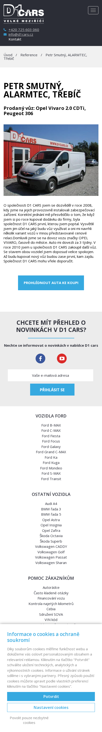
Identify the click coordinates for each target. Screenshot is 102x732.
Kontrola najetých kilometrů (51, 603)
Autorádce (51, 587)
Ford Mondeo (51, 468)
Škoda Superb (51, 541)
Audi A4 (51, 503)
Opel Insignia (51, 525)
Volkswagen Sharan (51, 562)
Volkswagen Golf (51, 551)
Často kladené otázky (51, 592)
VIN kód (51, 619)
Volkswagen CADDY (51, 546)
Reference (28, 54)
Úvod (8, 54)
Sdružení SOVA (51, 614)
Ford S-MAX (51, 473)
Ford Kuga (51, 462)
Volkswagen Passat (51, 557)
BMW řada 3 (51, 509)
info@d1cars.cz (21, 34)
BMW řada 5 (51, 514)
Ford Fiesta (51, 435)
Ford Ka (51, 457)
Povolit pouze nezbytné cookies (29, 720)
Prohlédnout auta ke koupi (51, 282)
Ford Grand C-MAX (51, 451)
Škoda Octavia (51, 535)
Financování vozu (51, 598)
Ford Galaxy (51, 446)
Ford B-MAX (51, 425)
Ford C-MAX (51, 430)
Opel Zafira (51, 530)
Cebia (51, 608)
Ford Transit (51, 478)
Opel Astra (51, 519)
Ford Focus (51, 441)
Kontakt (15, 39)
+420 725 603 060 (24, 29)
